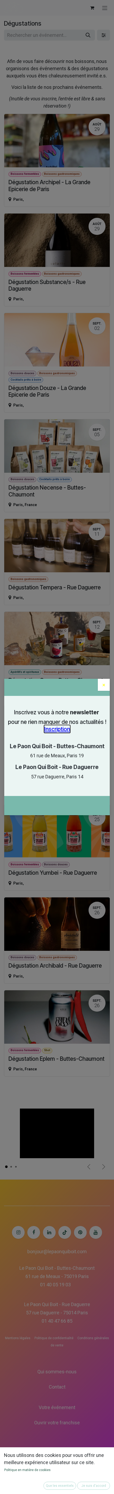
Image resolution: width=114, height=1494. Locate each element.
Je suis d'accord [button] (93, 1486)
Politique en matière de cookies (27, 1470)
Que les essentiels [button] (60, 1486)
